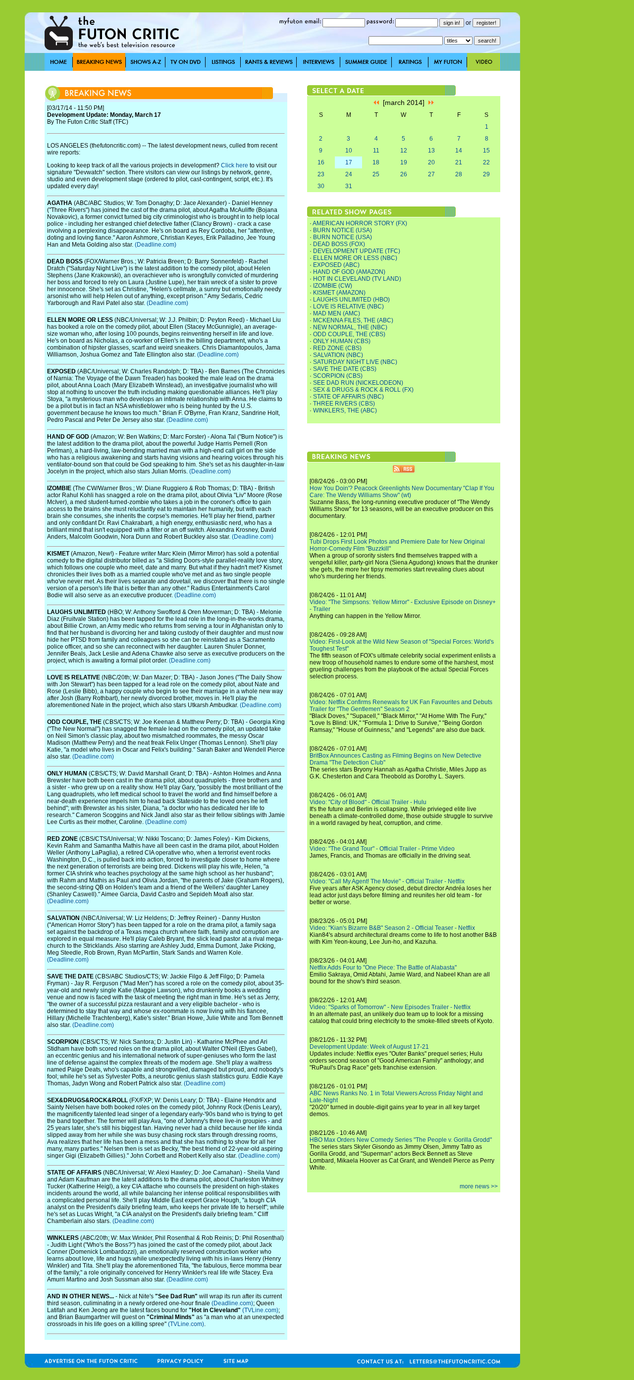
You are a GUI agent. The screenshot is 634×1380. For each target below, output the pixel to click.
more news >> (479, 1186)
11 (376, 150)
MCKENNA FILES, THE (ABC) (353, 320)
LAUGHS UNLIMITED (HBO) (351, 299)
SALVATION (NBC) (338, 355)
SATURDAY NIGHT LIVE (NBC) (355, 361)
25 (375, 174)
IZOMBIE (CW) (332, 285)
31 (348, 186)
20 (431, 162)
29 (486, 174)
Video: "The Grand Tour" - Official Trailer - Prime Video (382, 848)
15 (486, 150)
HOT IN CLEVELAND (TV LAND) (357, 278)
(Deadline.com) (155, 244)
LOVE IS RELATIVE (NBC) (348, 306)
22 (486, 162)
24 (348, 174)
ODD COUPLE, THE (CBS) (349, 334)
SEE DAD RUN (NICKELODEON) (358, 382)
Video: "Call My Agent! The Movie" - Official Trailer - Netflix (387, 881)
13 (431, 150)
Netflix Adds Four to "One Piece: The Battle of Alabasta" (383, 967)
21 (458, 162)
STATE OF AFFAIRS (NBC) (348, 396)
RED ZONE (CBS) (337, 348)
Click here (234, 165)
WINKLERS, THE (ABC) (345, 410)
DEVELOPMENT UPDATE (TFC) (356, 251)
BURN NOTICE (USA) (342, 230)
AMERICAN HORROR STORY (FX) (360, 223)
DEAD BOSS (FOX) (339, 244)
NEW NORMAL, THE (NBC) (350, 327)
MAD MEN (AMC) (336, 313)
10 (348, 150)
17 (348, 162)
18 (375, 162)
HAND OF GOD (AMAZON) (349, 271)
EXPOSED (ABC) (336, 264)
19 (403, 162)
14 (458, 150)
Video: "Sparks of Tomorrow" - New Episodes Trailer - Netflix (390, 1007)
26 (403, 174)
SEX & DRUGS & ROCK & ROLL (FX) (363, 389)
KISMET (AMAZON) (339, 292)
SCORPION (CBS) (338, 375)
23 (320, 174)
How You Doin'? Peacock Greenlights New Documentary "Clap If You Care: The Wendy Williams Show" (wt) (402, 492)
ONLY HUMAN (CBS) (341, 341)
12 (403, 150)
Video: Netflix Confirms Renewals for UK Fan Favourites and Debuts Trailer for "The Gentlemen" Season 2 (401, 706)
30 (320, 186)
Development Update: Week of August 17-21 (369, 1046)
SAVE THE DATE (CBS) (344, 368)
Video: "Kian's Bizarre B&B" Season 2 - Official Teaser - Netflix (392, 927)
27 (431, 174)
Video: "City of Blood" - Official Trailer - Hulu (368, 802)
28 (458, 174)
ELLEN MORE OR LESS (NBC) (355, 258)
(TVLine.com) (260, 1310)
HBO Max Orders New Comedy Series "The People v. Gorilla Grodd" (401, 1139)
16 (320, 162)
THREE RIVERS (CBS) (344, 403)
